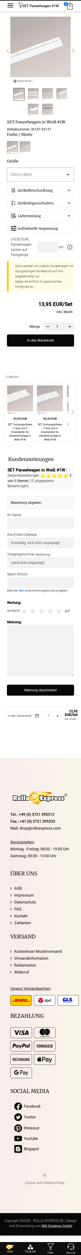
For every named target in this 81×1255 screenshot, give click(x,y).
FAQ (17, 909)
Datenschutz (25, 902)
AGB (18, 888)
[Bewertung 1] (24, 610)
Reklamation (25, 965)
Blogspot (30, 1149)
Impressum (24, 895)
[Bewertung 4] (50, 610)
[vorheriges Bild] (7, 51)
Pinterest (30, 1128)
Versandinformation (31, 958)
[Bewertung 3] (41, 610)
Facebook (31, 1106)
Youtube (30, 1138)
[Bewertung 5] (58, 610)
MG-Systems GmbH (57, 1226)
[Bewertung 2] (32, 610)
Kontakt (21, 916)
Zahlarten (22, 923)
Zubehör (12, 377)
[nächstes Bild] (73, 51)
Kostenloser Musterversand (38, 951)
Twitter (29, 1117)
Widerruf (21, 972)
